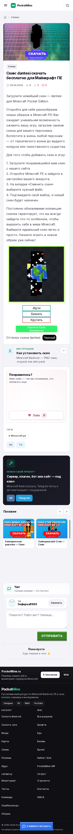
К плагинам (50, 674)
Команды (6, 797)
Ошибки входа (10, 805)
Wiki (66, 674)
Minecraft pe (18, 435)
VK (10, 444)
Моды (4, 733)
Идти (36, 308)
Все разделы (44, 716)
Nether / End (44, 757)
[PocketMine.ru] (25, 5)
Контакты (43, 789)
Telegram (24, 498)
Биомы (41, 741)
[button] (34, 415)
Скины (15, 17)
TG (20, 444)
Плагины (6, 757)
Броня (40, 749)
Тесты (5, 789)
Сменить (56, 602)
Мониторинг (8, 780)
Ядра (4, 766)
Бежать (36, 314)
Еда (39, 733)
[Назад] (60, 511)
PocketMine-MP (46, 766)
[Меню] (5, 5)
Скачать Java (9, 724)
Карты (5, 741)
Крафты (41, 724)
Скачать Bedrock (11, 716)
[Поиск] (67, 5)
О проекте (43, 780)
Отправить (52, 636)
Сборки (5, 813)
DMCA (40, 797)
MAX (27, 703)
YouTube (38, 703)
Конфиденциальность (13, 829)
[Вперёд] (67, 511)
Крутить (36, 320)
